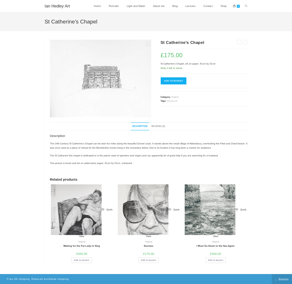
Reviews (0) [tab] (158, 126)
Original (175, 97)
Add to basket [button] (81, 260)
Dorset (170, 101)
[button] (148, 44)
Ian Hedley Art (57, 6)
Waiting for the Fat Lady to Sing (81, 245)
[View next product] (245, 42)
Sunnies (148, 245)
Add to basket (173, 81)
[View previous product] (239, 42)
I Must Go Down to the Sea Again (216, 245)
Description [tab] (139, 126)
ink (176, 101)
